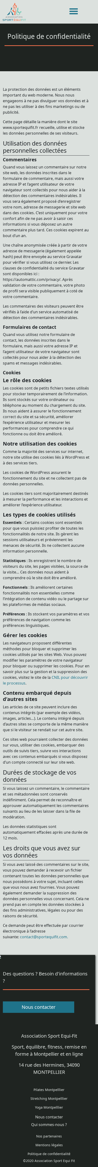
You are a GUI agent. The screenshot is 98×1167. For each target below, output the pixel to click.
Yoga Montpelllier (49, 1107)
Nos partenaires (49, 1136)
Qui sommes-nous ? (49, 1124)
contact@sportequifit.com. (44, 936)
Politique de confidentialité (49, 1154)
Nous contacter (38, 1007)
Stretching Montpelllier (49, 1098)
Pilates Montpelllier (49, 1089)
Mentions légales (49, 1145)
